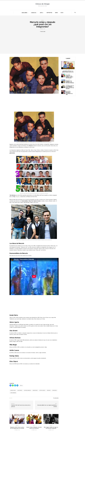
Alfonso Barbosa (27, 390)
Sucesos (67, 84)
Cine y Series (68, 90)
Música (42, 20)
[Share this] (40, 31)
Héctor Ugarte (42, 390)
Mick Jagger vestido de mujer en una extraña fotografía (51, 428)
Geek (56, 12)
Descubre (24, 12)
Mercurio (48, 390)
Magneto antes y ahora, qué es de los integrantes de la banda (17, 428)
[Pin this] (44, 31)
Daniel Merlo (35, 390)
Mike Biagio (55, 390)
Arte (41, 12)
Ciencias (33, 12)
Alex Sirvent (20, 390)
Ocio (62, 12)
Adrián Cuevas (13, 390)
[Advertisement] (42, 45)
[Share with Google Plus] (43, 31)
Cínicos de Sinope (42, 4)
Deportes (49, 12)
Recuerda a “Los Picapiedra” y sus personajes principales (70, 82)
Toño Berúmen (13, 392)
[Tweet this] (41, 31)
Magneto (18, 196)
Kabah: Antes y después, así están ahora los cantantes (34, 428)
